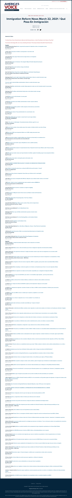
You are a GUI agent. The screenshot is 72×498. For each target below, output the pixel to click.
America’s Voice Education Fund (57, 8)
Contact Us (33, 483)
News (47, 8)
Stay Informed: (45, 5)
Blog (43, 15)
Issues (34, 8)
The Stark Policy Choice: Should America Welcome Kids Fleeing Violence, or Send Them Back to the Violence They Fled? (29, 40)
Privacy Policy (38, 483)
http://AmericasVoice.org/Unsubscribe (50, 496)
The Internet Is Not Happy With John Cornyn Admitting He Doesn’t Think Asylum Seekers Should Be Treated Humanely (28, 42)
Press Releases (28, 8)
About (21, 8)
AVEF (32, 15)
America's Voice (60, 1)
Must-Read (36, 15)
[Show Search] (66, 9)
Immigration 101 (40, 8)
